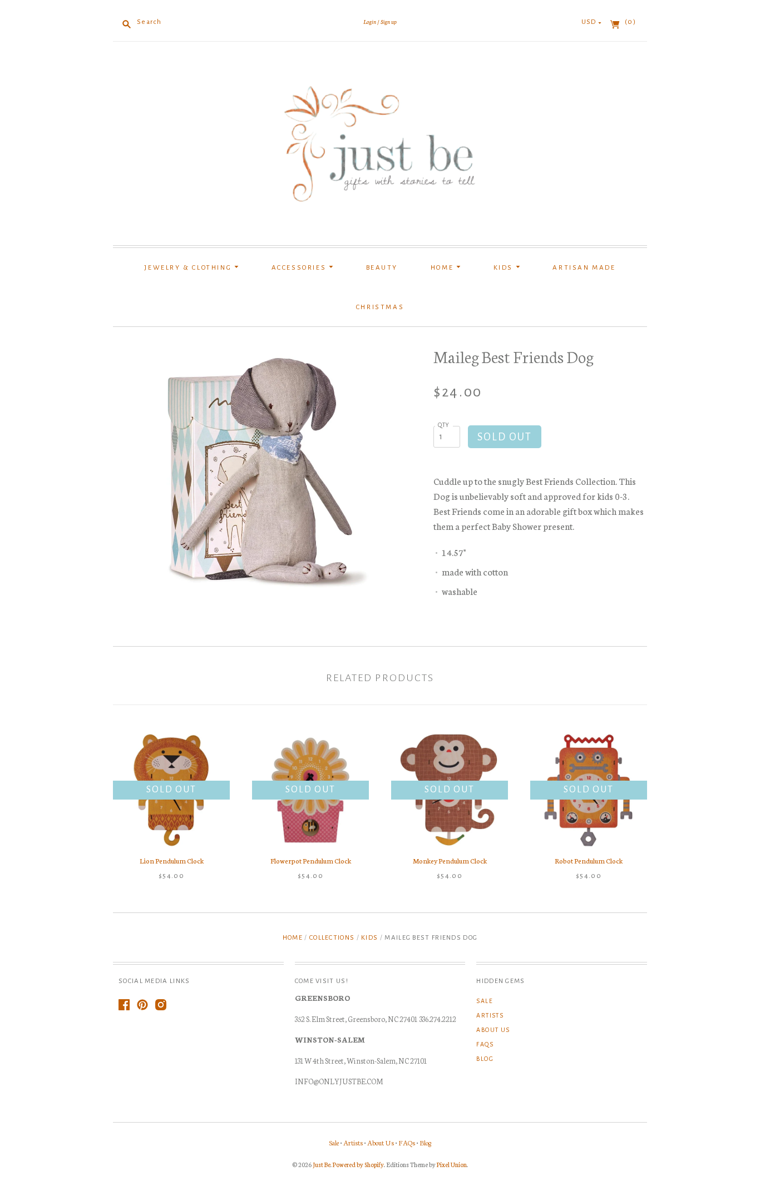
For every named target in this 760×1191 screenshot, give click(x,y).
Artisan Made (583, 267)
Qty (444, 425)
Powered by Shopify (358, 1164)
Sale (484, 1001)
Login (369, 21)
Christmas (380, 307)
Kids (504, 267)
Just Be (321, 1164)
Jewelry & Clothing (189, 267)
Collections (331, 937)
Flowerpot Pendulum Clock (310, 860)
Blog (484, 1058)
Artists (490, 1015)
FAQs (484, 1044)
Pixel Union (452, 1164)
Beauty (382, 267)
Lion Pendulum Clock (172, 860)
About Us (493, 1029)
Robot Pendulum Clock (589, 860)
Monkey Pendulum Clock (450, 860)
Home (443, 267)
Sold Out (171, 790)
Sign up (389, 21)
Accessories (300, 267)
